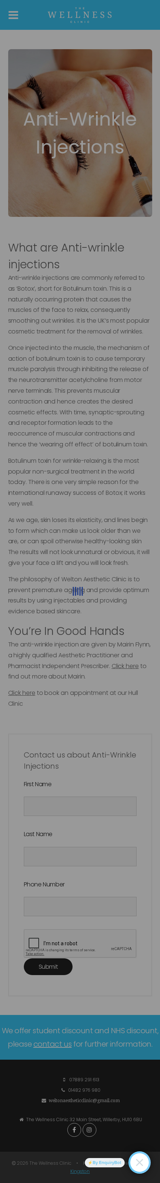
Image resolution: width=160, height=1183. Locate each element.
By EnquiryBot (107, 1162)
